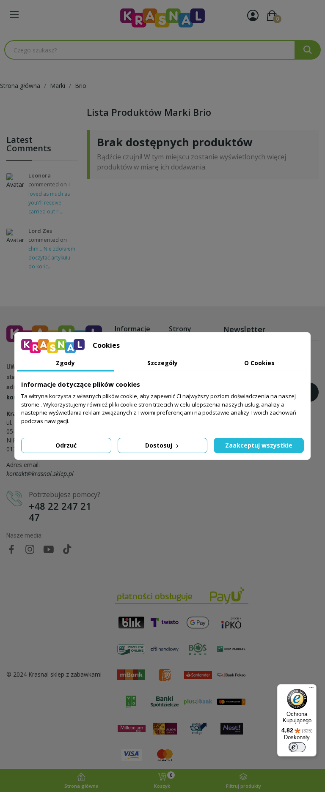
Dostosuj (159, 445)
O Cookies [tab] (259, 363)
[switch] (297, 747)
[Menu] (311, 689)
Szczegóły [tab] (162, 363)
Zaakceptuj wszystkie (258, 445)
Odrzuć (66, 445)
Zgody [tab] (65, 363)
